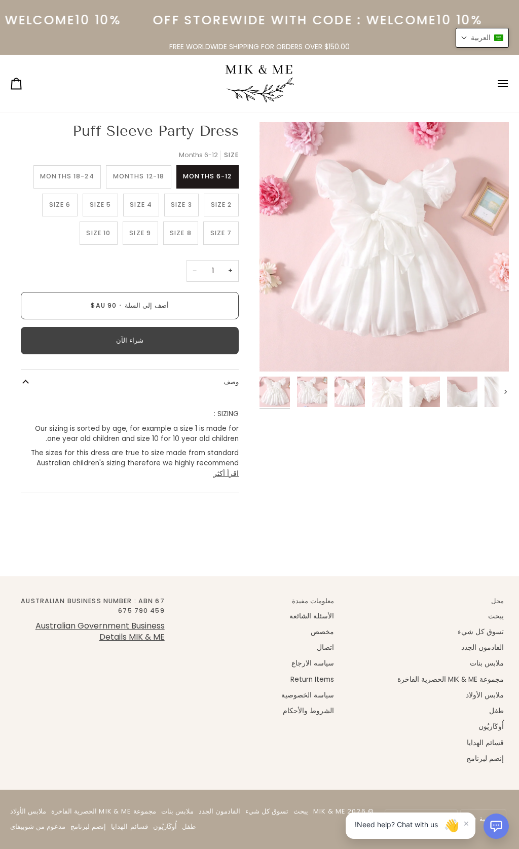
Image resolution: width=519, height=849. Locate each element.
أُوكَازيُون (491, 726)
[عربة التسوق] (25, 84)
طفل (496, 711)
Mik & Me (329, 811)
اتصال (325, 647)
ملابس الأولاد (485, 695)
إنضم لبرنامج (485, 758)
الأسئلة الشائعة (311, 616)
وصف (231, 382)
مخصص (322, 632)
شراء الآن (129, 340)
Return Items (312, 679)
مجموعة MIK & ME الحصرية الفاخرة (450, 679)
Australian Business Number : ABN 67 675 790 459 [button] (92, 606)
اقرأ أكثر (226, 473)
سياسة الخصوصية (307, 695)
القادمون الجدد (482, 647)
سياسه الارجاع (312, 663)
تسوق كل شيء (481, 632)
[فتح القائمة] (493, 84)
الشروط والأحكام (308, 711)
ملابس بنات (487, 663)
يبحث (496, 616)
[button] (496, 826)
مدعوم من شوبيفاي (37, 826)
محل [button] (497, 601)
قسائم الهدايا (485, 743)
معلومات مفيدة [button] (313, 601)
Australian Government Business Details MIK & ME (100, 631)
